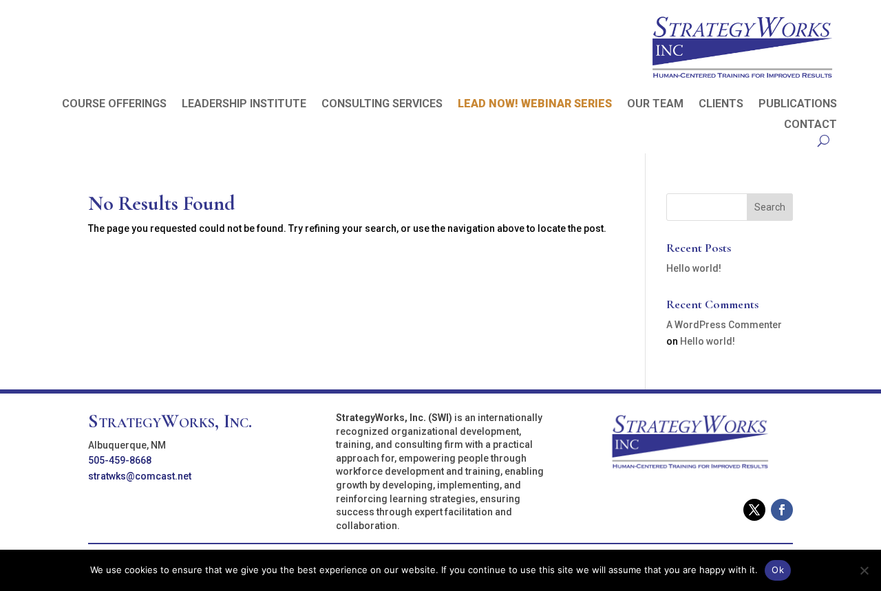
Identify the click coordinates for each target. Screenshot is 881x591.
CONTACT (810, 125)
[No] (864, 570)
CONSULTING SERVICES (382, 104)
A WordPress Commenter (724, 324)
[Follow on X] (754, 510)
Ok (778, 569)
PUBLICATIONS (797, 104)
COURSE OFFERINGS (114, 104)
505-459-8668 (119, 460)
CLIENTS (721, 104)
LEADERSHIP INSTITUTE (244, 104)
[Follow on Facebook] (782, 510)
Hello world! (693, 268)
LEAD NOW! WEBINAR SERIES (535, 104)
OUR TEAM (655, 104)
